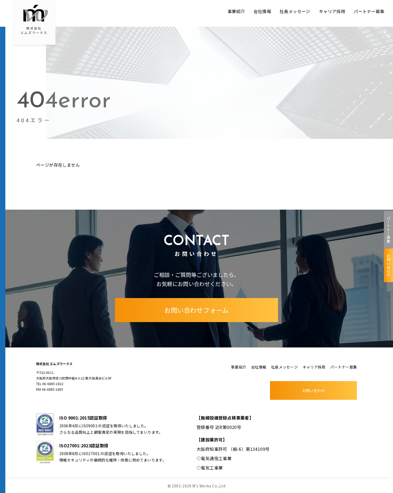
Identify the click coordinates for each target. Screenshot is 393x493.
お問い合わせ (388, 265)
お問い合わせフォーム (196, 310)
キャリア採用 (332, 11)
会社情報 (262, 11)
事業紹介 (236, 11)
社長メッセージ (295, 11)
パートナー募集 (388, 229)
